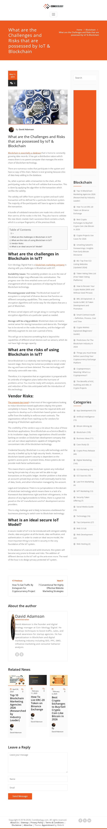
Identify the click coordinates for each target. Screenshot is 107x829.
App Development (84, 410)
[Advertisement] (85, 129)
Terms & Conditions (55, 822)
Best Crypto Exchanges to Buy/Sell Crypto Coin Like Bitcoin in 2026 (59, 708)
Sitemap (24, 822)
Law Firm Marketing (85, 481)
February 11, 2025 (34, 692)
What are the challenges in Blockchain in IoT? (31, 237)
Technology (82, 516)
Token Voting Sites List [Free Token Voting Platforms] (84, 276)
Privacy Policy (37, 822)
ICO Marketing (83, 469)
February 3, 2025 (55, 692)
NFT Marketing (83, 491)
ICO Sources (82, 475)
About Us (14, 822)
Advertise (28, 825)
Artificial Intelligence (85, 416)
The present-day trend (18, 402)
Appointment (47, 825)
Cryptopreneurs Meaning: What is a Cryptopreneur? (81, 372)
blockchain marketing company (49, 264)
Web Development (85, 534)
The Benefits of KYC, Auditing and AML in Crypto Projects (83, 384)
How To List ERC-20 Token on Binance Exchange (38, 703)
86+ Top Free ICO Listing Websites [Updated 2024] (82, 264)
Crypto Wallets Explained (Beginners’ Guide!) (82, 330)
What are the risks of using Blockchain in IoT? (31, 240)
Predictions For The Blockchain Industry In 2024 (83, 343)
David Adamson (26, 129)
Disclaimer (17, 825)
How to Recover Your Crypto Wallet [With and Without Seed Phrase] (84, 289)
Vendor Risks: (17, 243)
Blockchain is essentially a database (24, 153)
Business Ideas (83, 438)
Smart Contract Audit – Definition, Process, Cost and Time (84, 318)
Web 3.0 (80, 528)
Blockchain (91, 29)
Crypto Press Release (86, 450)
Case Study (81, 444)
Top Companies (83, 522)
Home (79, 29)
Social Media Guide (85, 506)
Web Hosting (82, 544)
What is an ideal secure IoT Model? (26, 246)
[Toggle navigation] (53, 14)
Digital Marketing (84, 460)
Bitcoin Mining (83, 426)
